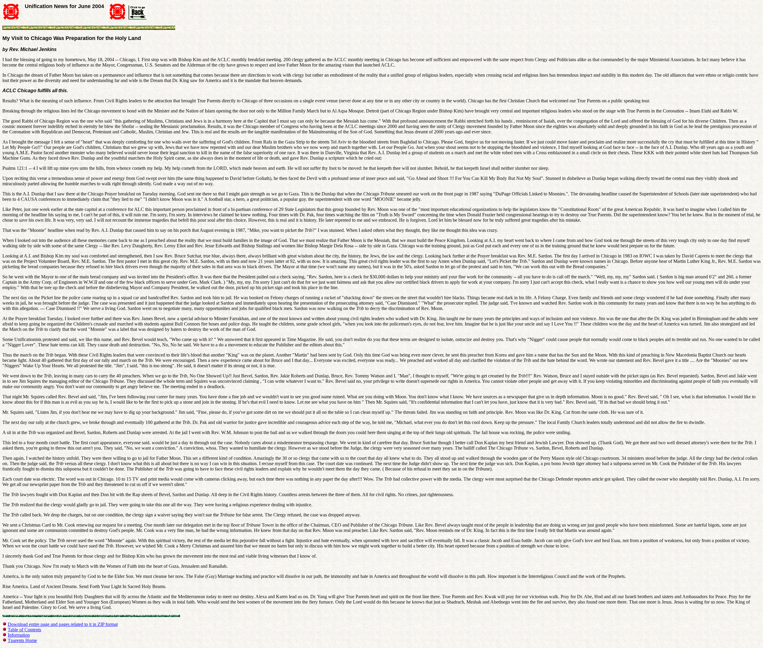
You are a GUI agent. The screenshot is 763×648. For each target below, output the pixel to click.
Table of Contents (24, 629)
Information (19, 635)
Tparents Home (22, 640)
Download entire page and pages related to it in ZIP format (63, 624)
